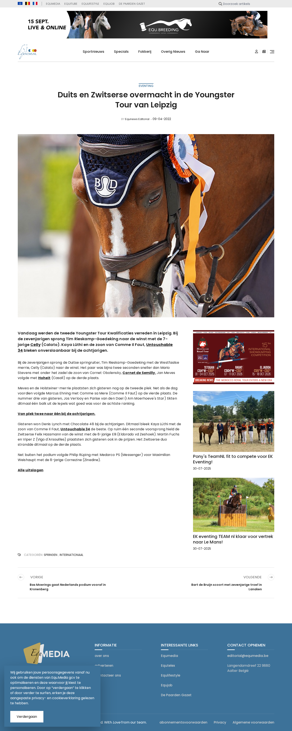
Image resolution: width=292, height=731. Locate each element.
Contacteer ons (108, 675)
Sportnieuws (93, 51)
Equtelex (168, 665)
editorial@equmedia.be (247, 655)
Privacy (220, 722)
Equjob (109, 4)
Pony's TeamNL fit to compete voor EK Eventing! (233, 459)
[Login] (256, 51)
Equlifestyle (90, 4)
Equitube (70, 4)
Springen (50, 555)
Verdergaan (27, 716)
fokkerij (144, 51)
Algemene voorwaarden (253, 722)
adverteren (104, 665)
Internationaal (71, 555)
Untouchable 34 (75, 429)
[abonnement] (264, 51)
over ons (102, 655)
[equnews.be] (27, 3)
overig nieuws (173, 51)
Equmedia (53, 4)
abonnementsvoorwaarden (183, 722)
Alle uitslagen (30, 470)
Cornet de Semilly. (139, 372)
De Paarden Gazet (132, 4)
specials (121, 51)
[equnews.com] (20, 3)
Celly (35, 344)
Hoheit (44, 377)
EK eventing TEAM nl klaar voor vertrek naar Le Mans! (233, 539)
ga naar (202, 51)
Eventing (146, 86)
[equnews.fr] (35, 3)
